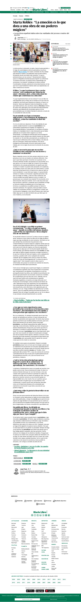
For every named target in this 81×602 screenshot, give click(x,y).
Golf (43, 531)
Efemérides (64, 546)
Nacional (13, 523)
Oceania (54, 564)
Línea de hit (44, 543)
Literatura (17, 461)
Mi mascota (35, 543)
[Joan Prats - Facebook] (26, 37)
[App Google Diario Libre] (30, 591)
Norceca (47, 12)
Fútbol (43, 525)
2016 (54, 579)
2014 (64, 579)
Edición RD (45, 559)
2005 (54, 582)
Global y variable (23, 541)
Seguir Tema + (28, 19)
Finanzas (23, 523)
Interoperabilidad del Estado (37, 12)
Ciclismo (44, 533)
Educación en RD (13, 12)
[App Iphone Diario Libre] (40, 591)
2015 (59, 579)
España (53, 552)
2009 (33, 582)
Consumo (23, 535)
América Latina (55, 549)
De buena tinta (55, 529)
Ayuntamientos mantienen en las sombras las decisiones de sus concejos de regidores (60, 56)
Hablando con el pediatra (35, 546)
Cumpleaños (65, 548)
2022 (23, 579)
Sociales (34, 537)
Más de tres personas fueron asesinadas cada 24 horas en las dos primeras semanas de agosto (60, 49)
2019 (38, 579)
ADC (53, 523)
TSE (12, 551)
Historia (23, 556)
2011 (23, 582)
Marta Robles (18, 458)
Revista (52, 9)
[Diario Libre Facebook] (32, 515)
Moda (33, 531)
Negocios (23, 531)
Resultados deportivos (44, 541)
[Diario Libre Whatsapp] (49, 515)
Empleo (23, 529)
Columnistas (55, 538)
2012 (18, 582)
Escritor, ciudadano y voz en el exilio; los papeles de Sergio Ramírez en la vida (31, 447)
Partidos (13, 548)
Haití (53, 551)
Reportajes (14, 542)
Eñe (32, 553)
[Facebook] (30, 469)
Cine (33, 525)
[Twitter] (28, 469)
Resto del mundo (54, 569)
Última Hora (12, 9)
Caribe (53, 566)
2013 (13, 582)
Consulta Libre (35, 569)
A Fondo (13, 537)
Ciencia (23, 551)
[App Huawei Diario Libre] (50, 591)
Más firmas (54, 542)
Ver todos (67, 43)
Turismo (23, 525)
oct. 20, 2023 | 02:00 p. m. (34, 39)
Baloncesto (44, 523)
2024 (13, 579)
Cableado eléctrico (54, 12)
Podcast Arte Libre (35, 541)
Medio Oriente (55, 558)
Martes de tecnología (24, 559)
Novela (35, 463)
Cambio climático (23, 562)
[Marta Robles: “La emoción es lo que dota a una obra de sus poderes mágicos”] (11, 45)
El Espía (53, 533)
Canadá (53, 556)
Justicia (13, 531)
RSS (63, 549)
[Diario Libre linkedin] (40, 515)
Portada (15, 16)
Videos (69, 9)
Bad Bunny (70, 12)
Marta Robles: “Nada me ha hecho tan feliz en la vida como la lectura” (31, 301)
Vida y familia (35, 552)
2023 (18, 579)
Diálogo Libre (14, 539)
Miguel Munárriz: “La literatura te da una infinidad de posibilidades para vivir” (31, 451)
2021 (28, 579)
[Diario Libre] (40, 9)
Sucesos (13, 535)
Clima (22, 552)
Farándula (34, 529)
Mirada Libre (55, 525)
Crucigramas (65, 553)
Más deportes (45, 539)
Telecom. (23, 539)
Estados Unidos (55, 547)
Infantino (28, 12)
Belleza (33, 533)
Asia (53, 560)
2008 (38, 582)
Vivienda (23, 537)
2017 (49, 579)
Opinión (61, 9)
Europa (53, 554)
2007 (43, 582)
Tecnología (24, 554)
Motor (43, 529)
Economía (31, 9)
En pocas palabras (34, 561)
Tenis (43, 535)
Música (33, 523)
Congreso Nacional (13, 554)
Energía (23, 533)
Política (23, 9)
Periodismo (17, 463)
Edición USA (45, 555)
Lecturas (54, 540)
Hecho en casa (65, 537)
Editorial (54, 527)
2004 (59, 582)
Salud (12, 529)
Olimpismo (44, 537)
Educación (14, 527)
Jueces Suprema (63, 12)
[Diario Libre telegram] (43, 515)
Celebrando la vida (35, 556)
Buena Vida (34, 535)
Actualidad (18, 9)
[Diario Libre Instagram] (35, 515)
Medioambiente (25, 549)
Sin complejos (35, 558)
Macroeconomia (25, 543)
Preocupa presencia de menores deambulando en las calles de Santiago (60, 71)
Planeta (65, 9)
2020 (33, 579)
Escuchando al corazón (35, 564)
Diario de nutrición (34, 549)
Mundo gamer (65, 539)
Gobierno (13, 556)
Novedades (34, 539)
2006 (49, 582)
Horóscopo (64, 551)
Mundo (27, 9)
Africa (53, 562)
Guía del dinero (65, 540)
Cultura (33, 527)
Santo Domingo (21, 39)
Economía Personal (34, 567)
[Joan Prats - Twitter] (25, 37)
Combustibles (22, 12)
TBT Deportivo (45, 547)
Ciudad (13, 525)
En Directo (54, 531)
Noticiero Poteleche (54, 535)
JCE (12, 549)
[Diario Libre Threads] (46, 515)
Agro (22, 527)
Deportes (56, 9)
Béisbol (43, 527)
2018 (43, 579)
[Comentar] (11, 53)
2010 (28, 582)
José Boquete (15, 540)
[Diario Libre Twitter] (38, 515)
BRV (43, 545)
